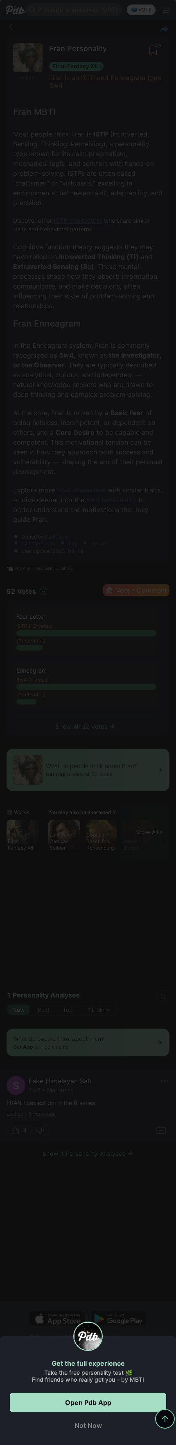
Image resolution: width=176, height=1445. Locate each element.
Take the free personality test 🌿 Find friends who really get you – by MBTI (88, 1376)
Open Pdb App (88, 1402)
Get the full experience (88, 1363)
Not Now (88, 1425)
